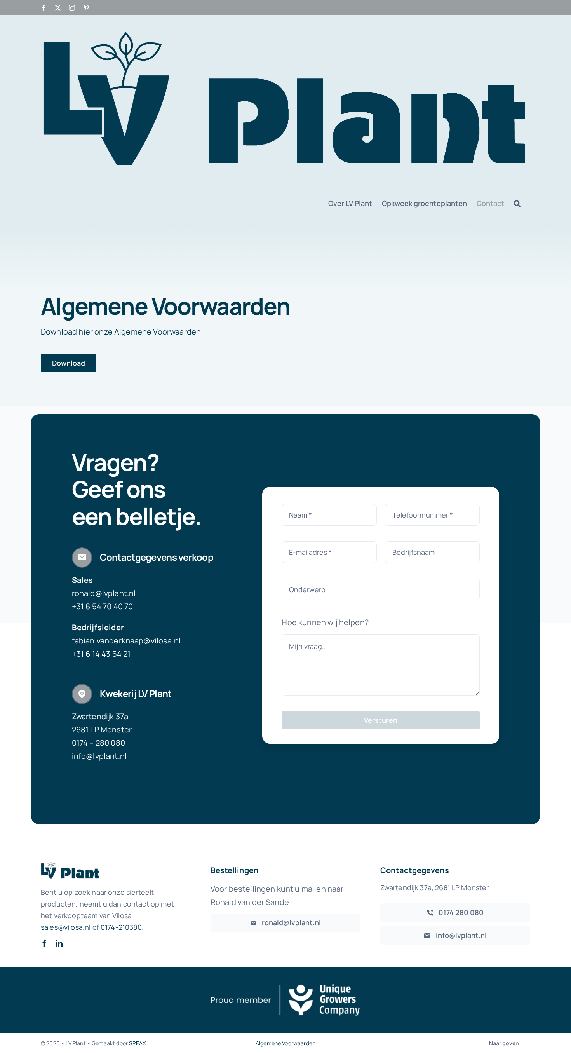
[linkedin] (59, 943)
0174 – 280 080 (98, 742)
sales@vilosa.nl (66, 927)
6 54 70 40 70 (109, 606)
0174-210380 (121, 927)
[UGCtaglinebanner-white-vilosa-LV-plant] (285, 986)
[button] (517, 203)
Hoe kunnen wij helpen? (325, 622)
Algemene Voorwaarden (285, 1043)
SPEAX (137, 1043)
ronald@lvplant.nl (104, 593)
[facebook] (44, 943)
